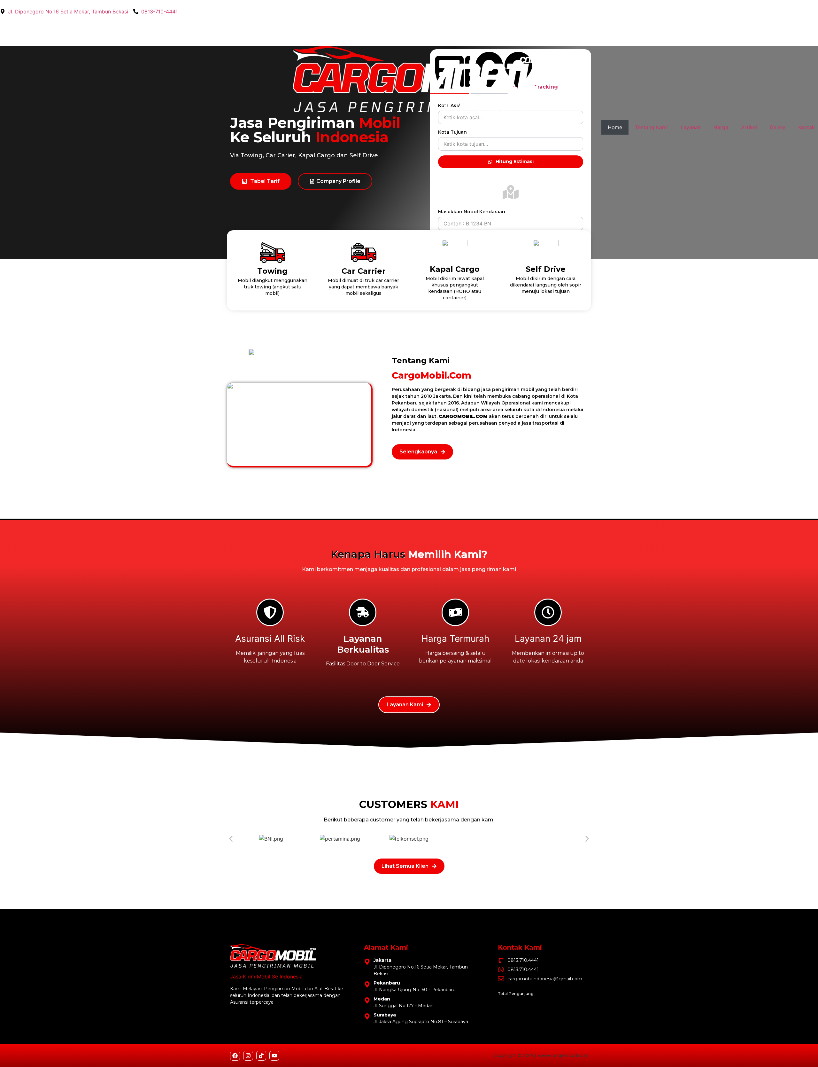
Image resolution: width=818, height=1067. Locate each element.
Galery (777, 127)
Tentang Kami (651, 127)
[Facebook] (235, 1056)
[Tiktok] (261, 1056)
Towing (272, 271)
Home (615, 127)
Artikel (749, 127)
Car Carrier (364, 271)
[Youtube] (274, 1056)
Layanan (691, 127)
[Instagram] (248, 1056)
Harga (721, 127)
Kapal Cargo (455, 269)
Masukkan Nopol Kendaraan (471, 212)
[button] (231, 839)
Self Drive (546, 269)
